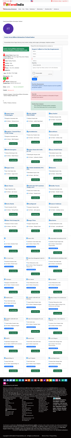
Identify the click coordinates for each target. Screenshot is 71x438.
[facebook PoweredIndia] (4, 380)
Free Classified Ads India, (14, 394)
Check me (36, 77)
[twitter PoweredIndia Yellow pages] (10, 380)
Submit (34, 79)
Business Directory (11, 9)
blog (23, 9)
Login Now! (64, 1)
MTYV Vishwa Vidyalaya (43, 409)
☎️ (10, 1)
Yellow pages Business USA (44, 403)
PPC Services (41, 411)
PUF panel (24, 401)
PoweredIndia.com (21, 436)
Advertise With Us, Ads (9, 403)
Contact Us (7, 401)
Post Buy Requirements (38, 84)
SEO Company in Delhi (9, 411)
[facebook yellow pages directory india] (7, 380)
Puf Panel (7, 415)
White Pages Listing (42, 399)
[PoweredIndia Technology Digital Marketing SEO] (7, 383)
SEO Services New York (26, 419)
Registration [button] (40, 9)
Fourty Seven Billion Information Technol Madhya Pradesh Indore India (15, 49)
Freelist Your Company (38, 104)
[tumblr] (59, 380)
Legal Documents (8, 408)
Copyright (5, 436)
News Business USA (42, 401)
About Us (7, 400)
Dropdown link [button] (48, 9)
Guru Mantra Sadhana (43, 410)
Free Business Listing (56, 1)
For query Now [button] (13, 125)
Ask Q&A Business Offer (43, 406)
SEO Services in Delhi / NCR (60, 404)
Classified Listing (42, 400)
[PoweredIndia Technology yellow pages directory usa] (4, 383)
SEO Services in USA (9, 414)
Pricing (27, 9)
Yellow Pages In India (19, 427)
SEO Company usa (25, 420)
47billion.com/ (13, 81)
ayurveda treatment (25, 409)
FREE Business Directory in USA (28, 417)
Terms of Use (45, 436)
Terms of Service (8, 406)
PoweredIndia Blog (42, 405)
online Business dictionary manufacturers (27, 425)
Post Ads (34, 94)
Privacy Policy (8, 405)
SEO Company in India (43, 408)
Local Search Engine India (62, 426)
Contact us (56, 9)
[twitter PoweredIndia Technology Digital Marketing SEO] (13, 380)
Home (19, 9)
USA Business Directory (43, 404)
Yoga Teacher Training (26, 408)
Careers (6, 404)
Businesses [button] (32, 9)
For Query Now (13, 251)
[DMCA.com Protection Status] (57, 398)
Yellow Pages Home (9, 399)
